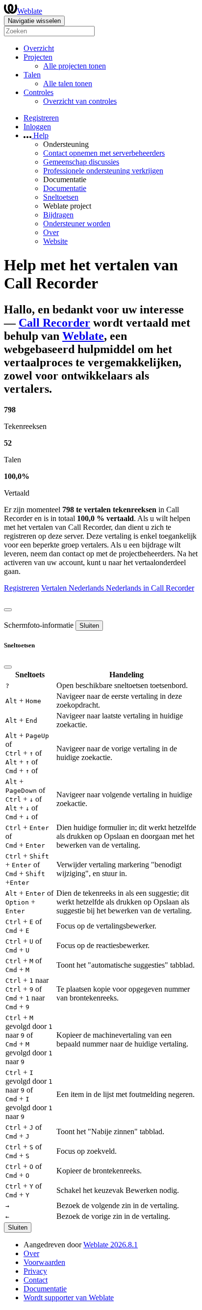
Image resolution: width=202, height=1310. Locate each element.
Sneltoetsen (60, 197)
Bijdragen (58, 215)
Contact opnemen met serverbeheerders (104, 153)
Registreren (41, 118)
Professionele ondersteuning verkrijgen (103, 171)
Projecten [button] (38, 57)
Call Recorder (54, 322)
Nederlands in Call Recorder (150, 588)
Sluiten (89, 625)
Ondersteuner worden (76, 223)
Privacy (35, 1271)
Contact (36, 1280)
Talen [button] (32, 75)
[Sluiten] (8, 609)
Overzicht (39, 48)
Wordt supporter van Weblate (69, 1297)
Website (55, 241)
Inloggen (37, 126)
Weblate (29, 11)
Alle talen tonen (67, 83)
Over (51, 232)
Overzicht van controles (80, 101)
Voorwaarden (44, 1262)
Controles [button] (38, 92)
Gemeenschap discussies (81, 162)
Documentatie (64, 188)
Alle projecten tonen (74, 66)
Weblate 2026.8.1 (110, 1244)
